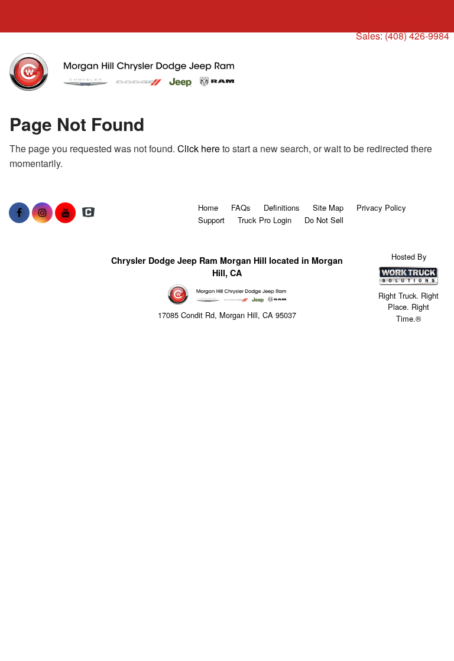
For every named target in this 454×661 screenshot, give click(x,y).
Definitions (282, 207)
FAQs (241, 207)
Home (208, 207)
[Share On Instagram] (42, 212)
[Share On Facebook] (19, 212)
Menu (35, 16)
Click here (198, 148)
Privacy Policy (381, 207)
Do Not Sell (323, 219)
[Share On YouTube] (65, 212)
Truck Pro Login (264, 219)
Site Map (328, 207)
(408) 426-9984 (417, 35)
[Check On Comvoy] (88, 212)
